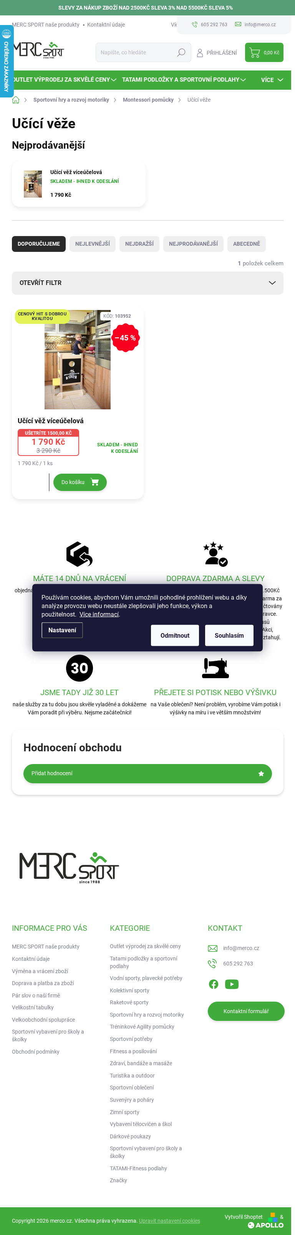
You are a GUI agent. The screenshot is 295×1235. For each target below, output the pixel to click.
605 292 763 (238, 963)
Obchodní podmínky (36, 1052)
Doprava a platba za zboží (43, 983)
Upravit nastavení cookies (169, 1221)
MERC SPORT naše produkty (46, 25)
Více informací (99, 614)
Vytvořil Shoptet (244, 1217)
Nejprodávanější (193, 244)
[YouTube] (231, 983)
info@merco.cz (241, 948)
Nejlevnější (92, 244)
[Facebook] (213, 983)
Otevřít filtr (40, 283)
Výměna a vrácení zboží (40, 971)
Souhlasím (229, 635)
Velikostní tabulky (33, 1007)
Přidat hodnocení (51, 773)
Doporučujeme (39, 244)
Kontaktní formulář (246, 1011)
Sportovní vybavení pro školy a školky (48, 1035)
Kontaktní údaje (106, 25)
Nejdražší (139, 244)
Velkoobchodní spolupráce (43, 1020)
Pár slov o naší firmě (36, 995)
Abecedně (246, 244)
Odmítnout (175, 635)
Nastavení (62, 629)
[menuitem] (65, 79)
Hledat (181, 52)
